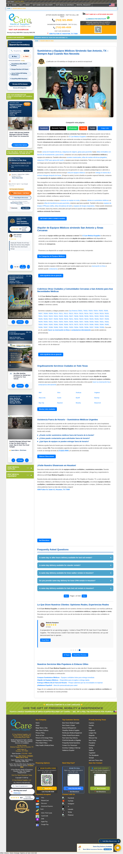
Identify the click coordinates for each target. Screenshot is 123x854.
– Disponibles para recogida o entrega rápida (63, 680)
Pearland (91, 745)
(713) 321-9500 (19, 1)
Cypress (91, 723)
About (37, 725)
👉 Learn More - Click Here (17, 450)
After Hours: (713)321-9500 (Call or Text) (24, 756)
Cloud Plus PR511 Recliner (19, 78)
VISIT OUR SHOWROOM (19, 30)
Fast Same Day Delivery (70, 738)
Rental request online (16, 203)
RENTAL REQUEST (83, 5)
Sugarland (92, 753)
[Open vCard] (100, 780)
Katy (90, 728)
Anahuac (78, 392)
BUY (21, 5)
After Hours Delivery (42, 730)
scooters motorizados (74, 157)
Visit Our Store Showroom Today (22, 775)
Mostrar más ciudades (47, 409)
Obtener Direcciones (46, 456)
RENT (27, 5)
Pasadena (92, 743)
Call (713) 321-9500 (73, 788)
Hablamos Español (68, 750)
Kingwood (92, 730)
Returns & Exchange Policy (44, 738)
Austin (59, 398)
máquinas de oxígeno (69, 152)
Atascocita (42, 398)
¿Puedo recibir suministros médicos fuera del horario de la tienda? (66, 435)
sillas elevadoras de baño (63, 206)
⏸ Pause (23, 267)
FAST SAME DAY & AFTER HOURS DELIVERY (99, 14)
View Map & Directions (20, 197)
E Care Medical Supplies (77, 136)
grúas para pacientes (85, 152)
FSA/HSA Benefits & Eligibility (71, 740)
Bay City (41, 403)
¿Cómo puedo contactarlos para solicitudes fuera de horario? (64, 438)
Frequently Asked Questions (71, 743)
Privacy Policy (40, 733)
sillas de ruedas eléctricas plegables (94, 157)
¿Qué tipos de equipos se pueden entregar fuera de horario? (64, 441)
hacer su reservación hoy (101, 382)
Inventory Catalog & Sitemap (71, 748)
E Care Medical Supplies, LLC (21, 780)
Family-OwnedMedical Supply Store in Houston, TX (21, 746)
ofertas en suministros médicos (97, 200)
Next (84, 596)
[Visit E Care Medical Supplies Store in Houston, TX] (22, 732)
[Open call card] (73, 780)
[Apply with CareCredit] (47, 780)
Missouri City (93, 738)
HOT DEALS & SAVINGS (65, 5)
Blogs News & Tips (42, 728)
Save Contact (100, 788)
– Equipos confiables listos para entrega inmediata (65, 677)
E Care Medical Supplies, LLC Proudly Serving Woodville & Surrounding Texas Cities (21, 736)
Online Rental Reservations (70, 735)
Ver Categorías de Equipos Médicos (52, 256)
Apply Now (47, 788)
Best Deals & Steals (68, 725)
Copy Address (25, 208)
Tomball (91, 758)
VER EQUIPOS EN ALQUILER (51, 275)
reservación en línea (99, 266)
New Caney (92, 740)
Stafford (91, 750)
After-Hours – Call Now (20, 193)
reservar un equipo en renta (70, 200)
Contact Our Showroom (69, 745)
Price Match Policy (41, 743)
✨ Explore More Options (20, 145)
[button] (109, 841)
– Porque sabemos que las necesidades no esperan (70, 683)
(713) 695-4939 (63, 27)
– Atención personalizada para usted (57, 685)
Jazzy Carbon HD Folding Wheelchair (19, 73)
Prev (66, 596)
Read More (45, 640)
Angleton (97, 392)
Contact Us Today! (110, 1)
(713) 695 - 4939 (26, 753)
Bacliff (78, 398)
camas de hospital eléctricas (52, 152)
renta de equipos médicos (76, 172)
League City (92, 733)
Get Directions (44, 540)
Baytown (60, 403)
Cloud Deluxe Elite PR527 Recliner (19, 64)
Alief (40, 392)
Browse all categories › (20, 88)
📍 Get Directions (73, 791)
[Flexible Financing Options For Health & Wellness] (98, 32)
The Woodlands (94, 755)
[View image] (20, 422)
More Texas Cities (17, 178)
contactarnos (53, 269)
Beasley (78, 403)
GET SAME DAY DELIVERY (43, 5)
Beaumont (97, 403)
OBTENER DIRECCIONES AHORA (52, 218)
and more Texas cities (96, 760)
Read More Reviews (80, 655)
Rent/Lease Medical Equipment (72, 733)
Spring (91, 748)
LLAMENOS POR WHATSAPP (96, 19)
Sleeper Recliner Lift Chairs (19, 69)
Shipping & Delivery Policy (44, 740)
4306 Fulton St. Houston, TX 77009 (22, 750)
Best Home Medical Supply (70, 723)
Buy (15, 56)
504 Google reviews (24, 229)
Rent (26, 56)
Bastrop (96, 398)
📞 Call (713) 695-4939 (47, 791)
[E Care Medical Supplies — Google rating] (22, 813)
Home (36, 40)
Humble (91, 725)
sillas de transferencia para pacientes (56, 203)
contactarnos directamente (47, 384)
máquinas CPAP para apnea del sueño (50, 160)
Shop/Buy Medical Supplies (70, 730)
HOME (14, 5)
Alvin (58, 392)
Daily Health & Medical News (45, 745)
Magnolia (91, 735)
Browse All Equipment (69, 728)
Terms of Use (40, 735)
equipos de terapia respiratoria (84, 206)
